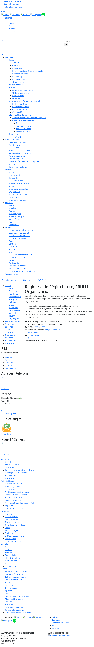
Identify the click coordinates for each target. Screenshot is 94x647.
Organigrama (15, 318)
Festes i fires (10, 538)
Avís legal (56, 625)
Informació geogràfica (15, 530)
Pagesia (8, 601)
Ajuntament (11, 280)
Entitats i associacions (14, 536)
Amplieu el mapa (35, 332)
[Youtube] (25, 14)
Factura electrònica (13, 497)
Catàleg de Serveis (13, 500)
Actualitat (5, 544)
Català (11, 20)
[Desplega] (19, 280)
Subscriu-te (6, 434)
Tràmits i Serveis (8, 481)
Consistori (13, 291)
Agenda (8, 357)
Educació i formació (13, 580)
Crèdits (55, 617)
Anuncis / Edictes (12, 321)
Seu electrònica (11, 340)
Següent (12, 414)
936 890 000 (40, 327)
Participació (10, 604)
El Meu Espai (10, 489)
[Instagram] (35, 14)
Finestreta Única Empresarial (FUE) (20, 503)
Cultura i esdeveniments (15, 577)
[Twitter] (5, 14)
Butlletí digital (11, 555)
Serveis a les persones (14, 610)
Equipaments (11, 533)
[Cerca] (66, 44)
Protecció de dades (60, 623)
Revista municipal (12, 558)
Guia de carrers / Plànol (15, 525)
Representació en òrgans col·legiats (15, 299)
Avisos (8, 360)
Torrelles (5, 511)
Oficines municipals (13, 484)
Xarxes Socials (11, 560)
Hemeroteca (10, 566)
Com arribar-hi (34, 335)
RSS (6, 563)
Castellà (12, 23)
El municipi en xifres (13, 541)
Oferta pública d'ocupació (16, 473)
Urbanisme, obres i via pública (18, 612)
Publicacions (10, 368)
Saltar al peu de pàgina (14, 7)
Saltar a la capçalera (12, 1)
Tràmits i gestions (12, 486)
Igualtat (8, 591)
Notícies (8, 365)
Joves (7, 593)
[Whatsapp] (43, 14)
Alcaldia (12, 288)
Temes (4, 569)
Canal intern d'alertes (14, 508)
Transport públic (12, 522)
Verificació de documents (16, 494)
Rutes (7, 527)
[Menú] (2, 54)
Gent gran (9, 585)
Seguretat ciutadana (14, 607)
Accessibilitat (57, 628)
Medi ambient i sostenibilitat (17, 596)
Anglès (12, 26)
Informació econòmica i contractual (10, 330)
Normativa (9, 324)
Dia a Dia (9, 362)
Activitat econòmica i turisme (17, 571)
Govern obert (11, 588)
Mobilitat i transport (14, 599)
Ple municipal (14, 310)
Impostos (9, 505)
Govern (26, 280)
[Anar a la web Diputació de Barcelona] (59, 635)
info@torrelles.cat (52, 330)
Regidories (41, 279)
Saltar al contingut (12, 4)
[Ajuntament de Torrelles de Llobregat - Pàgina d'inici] (21, 45)
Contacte (5, 11)
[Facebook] (15, 14)
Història (8, 514)
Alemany (12, 29)
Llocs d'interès (11, 516)
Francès (12, 31)
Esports (8, 582)
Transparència (11, 343)
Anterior (5, 414)
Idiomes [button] (8, 18)
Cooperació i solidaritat (15, 574)
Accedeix (5, 388)
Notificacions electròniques (17, 492)
